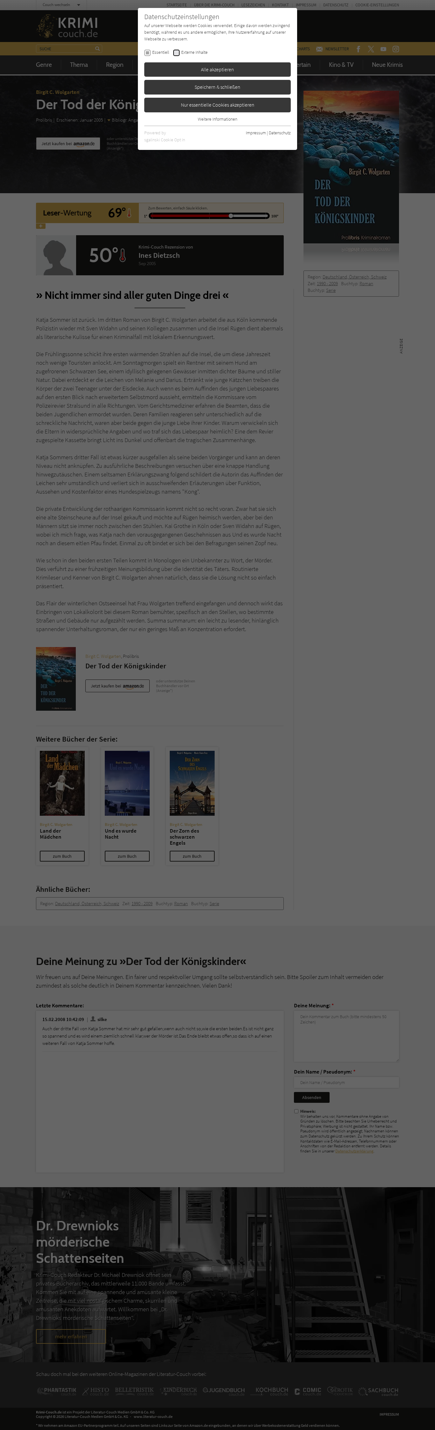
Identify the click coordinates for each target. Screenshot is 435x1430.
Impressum (256, 133)
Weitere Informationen (217, 119)
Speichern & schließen (217, 87)
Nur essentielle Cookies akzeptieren (217, 105)
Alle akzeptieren (217, 69)
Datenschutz (280, 133)
